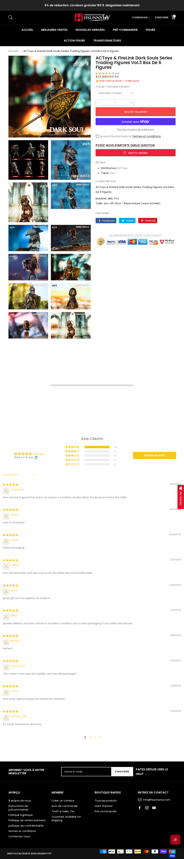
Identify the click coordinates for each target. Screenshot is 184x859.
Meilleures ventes (54, 30)
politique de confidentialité (25, 825)
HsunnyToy (44, 853)
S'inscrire (161, 17)
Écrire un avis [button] (154, 455)
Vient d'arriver (104, 806)
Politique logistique (20, 815)
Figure (150, 30)
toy (112, 173)
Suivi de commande (65, 806)
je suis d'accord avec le (115, 136)
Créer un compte (63, 800)
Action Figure (74, 40)
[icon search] (68, 17)
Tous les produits (106, 800)
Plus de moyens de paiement (135, 129)
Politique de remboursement (27, 820)
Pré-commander (125, 30)
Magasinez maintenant (123, 5)
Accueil (27, 30)
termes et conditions (22, 831)
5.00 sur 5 (39, 454)
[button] (104, 73)
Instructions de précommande (18, 807)
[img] (10, 484)
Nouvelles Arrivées (90, 30)
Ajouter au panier (135, 112)
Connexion (140, 17)
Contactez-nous (19, 836)
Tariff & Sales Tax (63, 811)
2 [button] (90, 737)
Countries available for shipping (66, 818)
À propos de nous (19, 800)
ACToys (122, 168)
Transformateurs (107, 40)
